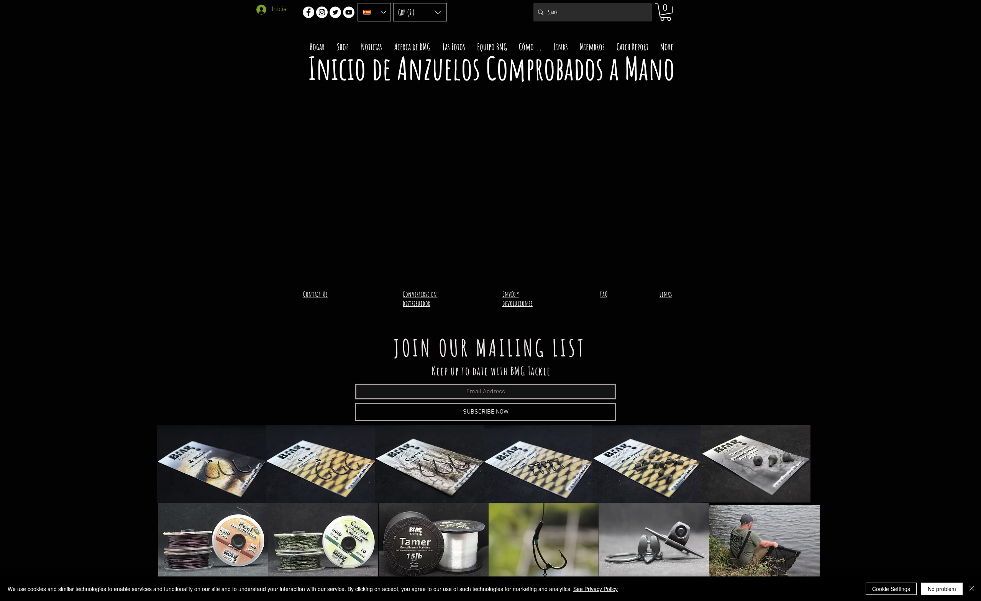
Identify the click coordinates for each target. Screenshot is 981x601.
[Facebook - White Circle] (308, 12)
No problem (942, 589)
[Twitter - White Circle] (335, 12)
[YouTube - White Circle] (348, 12)
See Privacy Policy (595, 589)
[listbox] (420, 12)
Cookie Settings (891, 589)
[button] (420, 12)
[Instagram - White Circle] (322, 12)
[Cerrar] (971, 589)
